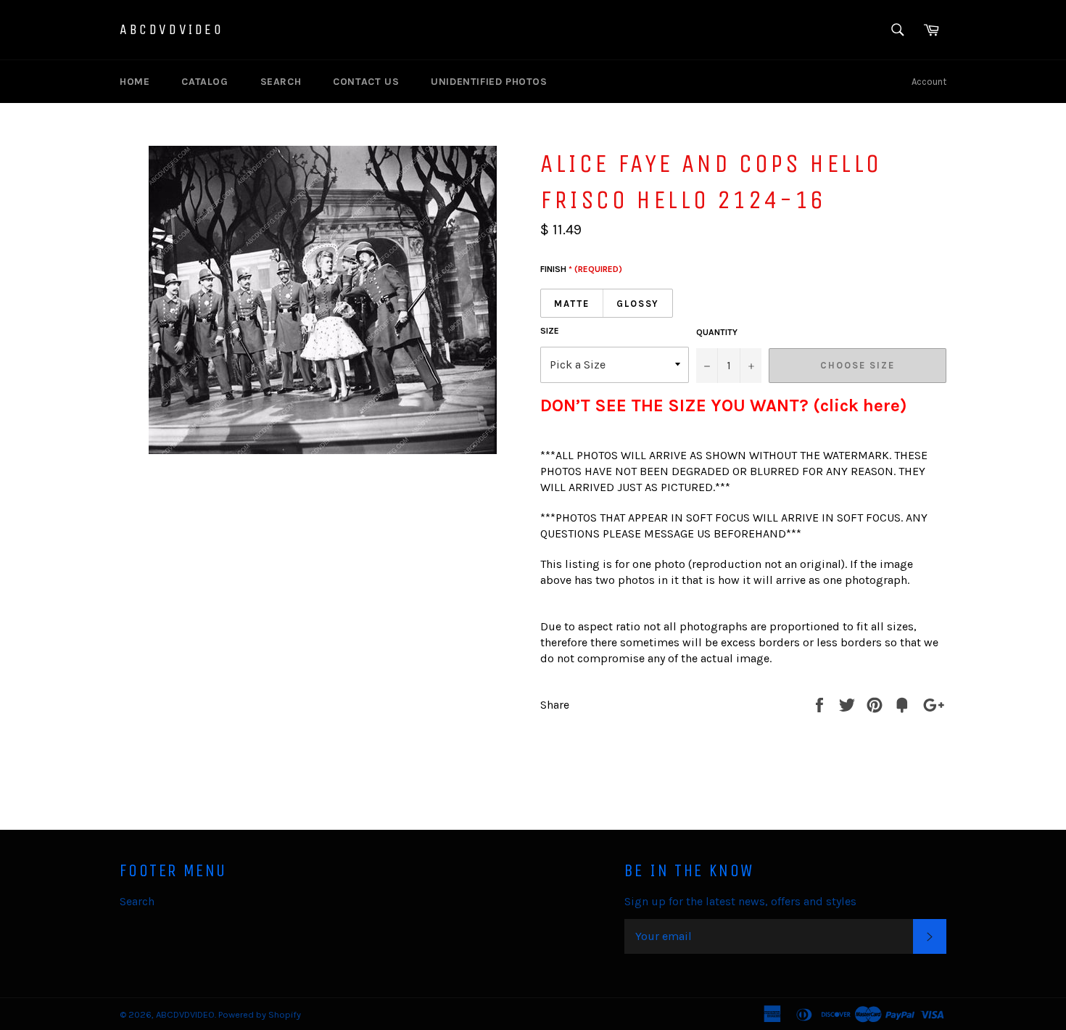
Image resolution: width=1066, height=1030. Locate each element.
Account (929, 81)
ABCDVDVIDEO (172, 29)
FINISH (581, 269)
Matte (572, 303)
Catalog (204, 81)
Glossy (638, 303)
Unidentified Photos (489, 81)
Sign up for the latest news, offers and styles (740, 901)
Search (281, 81)
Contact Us (366, 81)
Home (134, 81)
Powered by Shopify (259, 1014)
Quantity (716, 332)
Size (549, 331)
